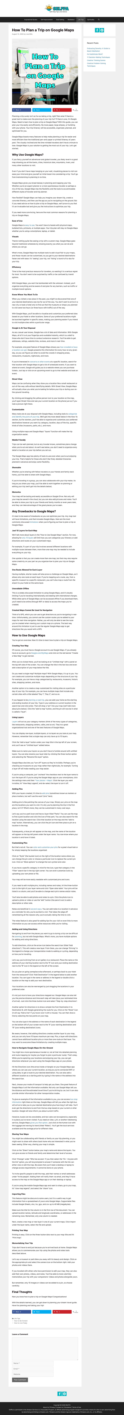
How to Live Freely (20, 1323)
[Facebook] (97, 30)
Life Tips (81, 19)
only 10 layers (27, 538)
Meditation (71, 19)
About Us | (46, 1407)
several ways (36, 909)
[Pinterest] (102, 30)
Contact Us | (60, 1407)
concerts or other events (40, 362)
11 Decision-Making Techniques (98, 57)
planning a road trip (36, 700)
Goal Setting (60, 19)
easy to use (29, 225)
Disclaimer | (68, 1407)
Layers (15, 722)
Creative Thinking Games (96, 60)
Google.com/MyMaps (40, 653)
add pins (45, 793)
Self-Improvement (47, 19)
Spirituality (90, 19)
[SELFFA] (62, 8)
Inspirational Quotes (30, 19)
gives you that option (38, 1123)
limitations (34, 522)
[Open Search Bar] (98, 19)
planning (18, 936)
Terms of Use (76, 1407)
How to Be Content (21, 1321)
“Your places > (41, 780)
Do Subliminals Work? (95, 54)
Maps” (49, 780)
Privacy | (53, 1407)
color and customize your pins (45, 847)
